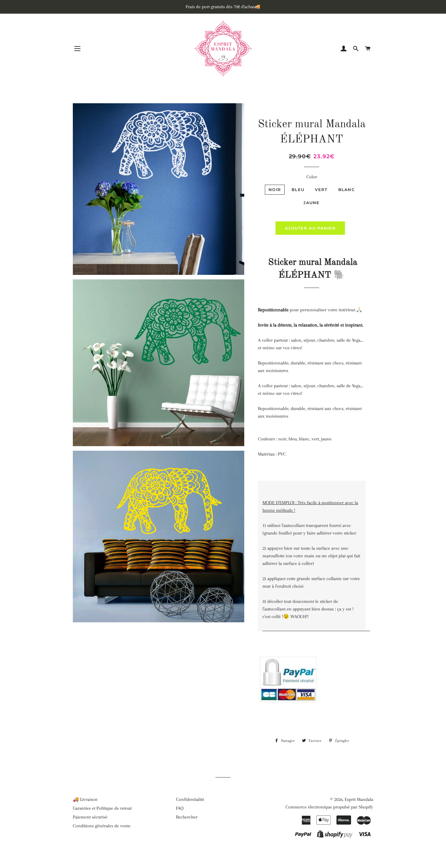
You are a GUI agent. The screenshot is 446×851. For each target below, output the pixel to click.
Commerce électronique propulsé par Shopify (329, 807)
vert (321, 189)
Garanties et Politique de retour (102, 808)
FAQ (180, 808)
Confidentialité (190, 799)
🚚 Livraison (85, 799)
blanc (346, 189)
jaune (311, 202)
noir (275, 189)
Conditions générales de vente (101, 826)
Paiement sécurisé (90, 817)
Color (311, 176)
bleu (298, 189)
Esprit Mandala (359, 799)
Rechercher (187, 817)
